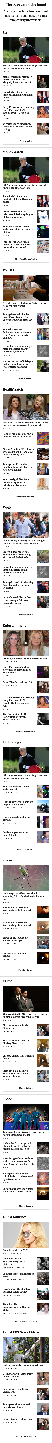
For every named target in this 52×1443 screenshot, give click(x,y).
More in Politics (25, 378)
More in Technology (25, 849)
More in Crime (25, 1088)
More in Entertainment (25, 731)
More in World (25, 614)
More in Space (25, 1206)
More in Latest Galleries (25, 1321)
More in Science (25, 970)
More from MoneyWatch (25, 259)
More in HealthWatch (25, 496)
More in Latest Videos (25, 1437)
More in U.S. (25, 141)
